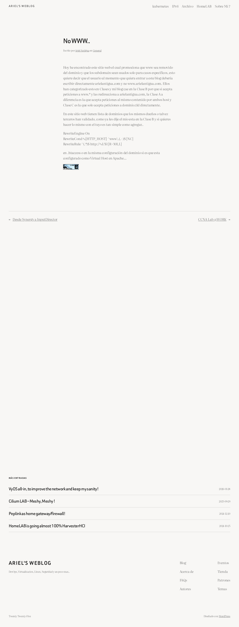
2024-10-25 (224, 526)
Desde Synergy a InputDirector (35, 219)
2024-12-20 (224, 513)
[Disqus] (119, 283)
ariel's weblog (22, 6)
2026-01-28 (224, 489)
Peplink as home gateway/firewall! (37, 513)
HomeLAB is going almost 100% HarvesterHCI (47, 525)
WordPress (224, 616)
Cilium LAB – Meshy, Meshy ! (32, 501)
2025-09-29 (224, 501)
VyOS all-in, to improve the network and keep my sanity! (54, 488)
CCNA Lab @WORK (212, 219)
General (97, 50)
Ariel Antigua (82, 50)
